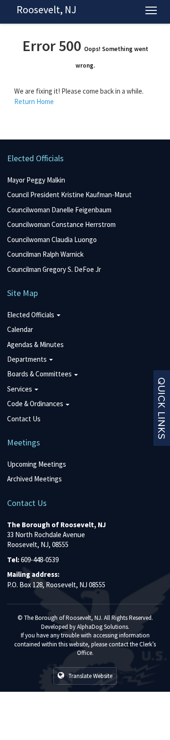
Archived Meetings (34, 478)
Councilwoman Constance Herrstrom (61, 224)
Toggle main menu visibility (151, 10)
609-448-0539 (40, 559)
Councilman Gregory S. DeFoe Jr (54, 269)
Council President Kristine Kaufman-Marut (69, 194)
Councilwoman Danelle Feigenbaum (59, 209)
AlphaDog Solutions (102, 627)
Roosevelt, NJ (46, 9)
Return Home (34, 101)
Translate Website (89, 676)
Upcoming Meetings (36, 464)
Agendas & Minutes (35, 344)
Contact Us (24, 418)
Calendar (20, 329)
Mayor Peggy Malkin (36, 179)
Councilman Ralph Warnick (45, 254)
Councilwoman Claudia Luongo (52, 239)
